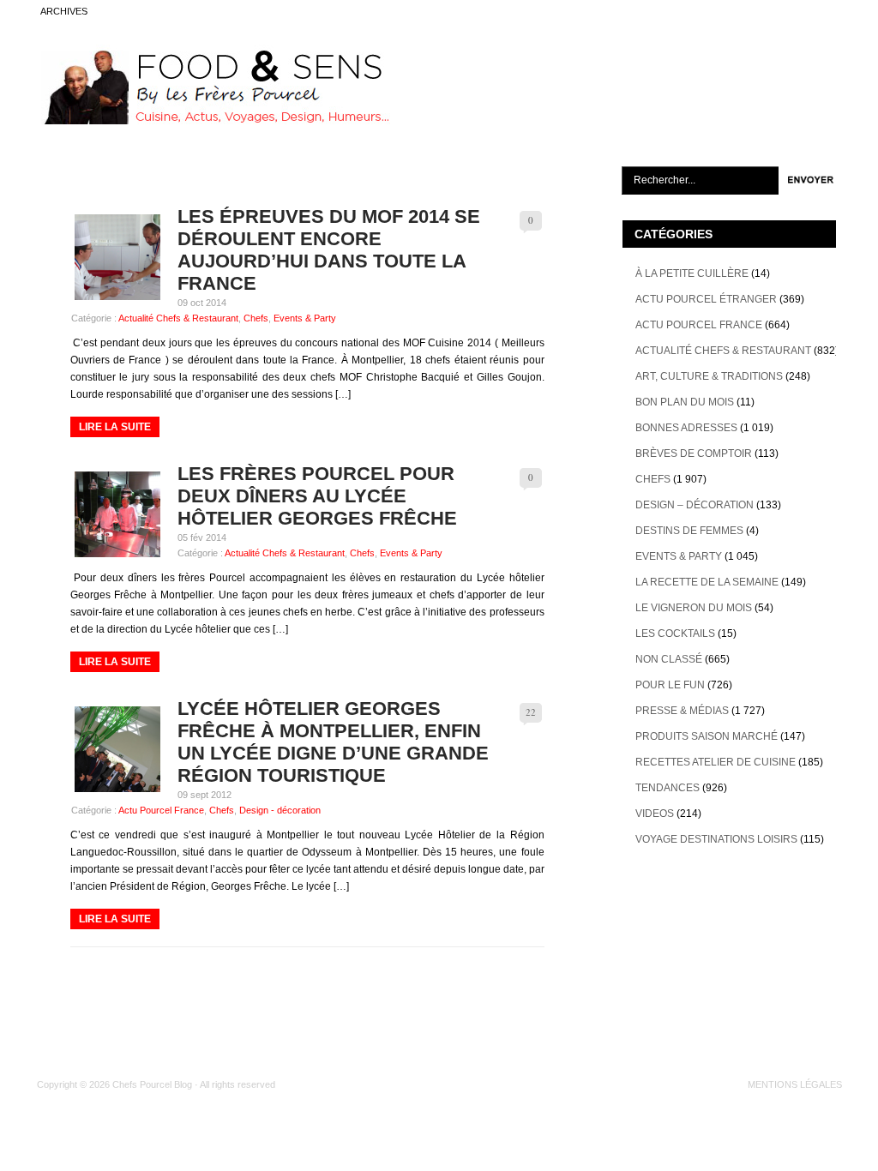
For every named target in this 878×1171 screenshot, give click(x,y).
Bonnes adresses (686, 428)
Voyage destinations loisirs (716, 839)
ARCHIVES (63, 11)
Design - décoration (280, 810)
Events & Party (305, 318)
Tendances (667, 788)
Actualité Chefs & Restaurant (178, 318)
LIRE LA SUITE (115, 427)
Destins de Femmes (689, 531)
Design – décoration (694, 505)
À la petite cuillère (692, 273)
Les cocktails (675, 634)
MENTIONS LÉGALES (795, 1084)
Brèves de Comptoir (693, 453)
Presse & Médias (682, 711)
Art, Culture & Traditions (709, 376)
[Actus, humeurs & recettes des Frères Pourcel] (213, 121)
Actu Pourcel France (161, 810)
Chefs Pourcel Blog (152, 1084)
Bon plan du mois (684, 402)
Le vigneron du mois (693, 608)
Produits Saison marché (706, 736)
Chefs (256, 318)
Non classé (668, 659)
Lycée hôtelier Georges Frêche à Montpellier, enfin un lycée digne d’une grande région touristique (333, 742)
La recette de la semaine (707, 582)
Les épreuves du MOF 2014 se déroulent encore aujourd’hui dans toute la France (328, 250)
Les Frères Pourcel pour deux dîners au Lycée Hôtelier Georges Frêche (317, 496)
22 (531, 712)
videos (654, 814)
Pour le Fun (670, 685)
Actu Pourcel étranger (706, 299)
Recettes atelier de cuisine (715, 762)
